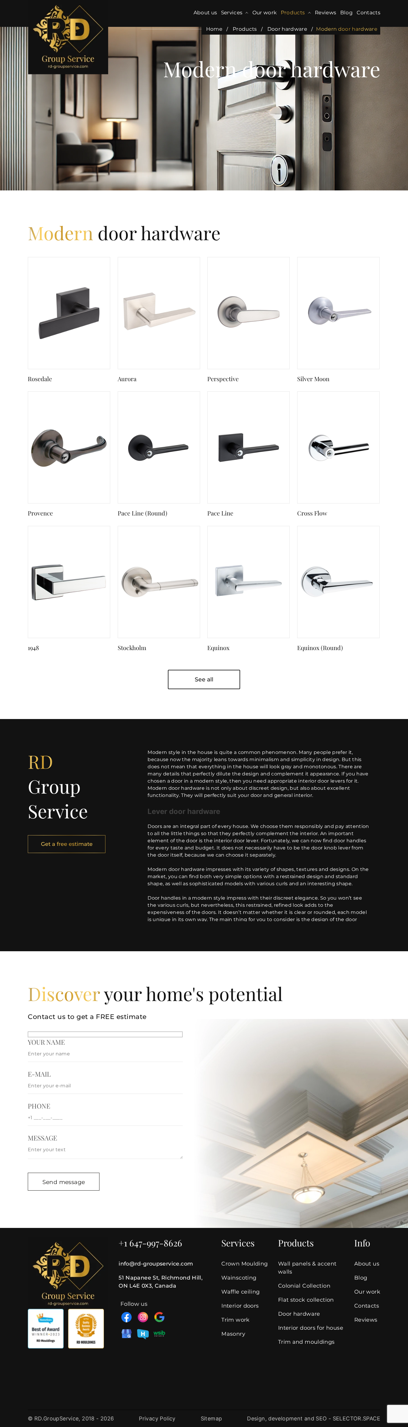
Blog (346, 13)
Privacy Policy (157, 1418)
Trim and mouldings (306, 1342)
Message (42, 1137)
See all (204, 679)
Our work (264, 13)
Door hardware (287, 29)
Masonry (233, 1334)
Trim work (235, 1320)
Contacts (368, 13)
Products (293, 13)
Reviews (325, 13)
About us (205, 13)
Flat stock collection (306, 1300)
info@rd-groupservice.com (156, 1263)
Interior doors (240, 1306)
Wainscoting (238, 1277)
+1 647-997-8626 (150, 1243)
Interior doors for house (310, 1328)
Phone (39, 1105)
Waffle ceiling (240, 1292)
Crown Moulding (244, 1263)
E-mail (39, 1073)
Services (232, 13)
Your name (46, 1041)
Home (214, 29)
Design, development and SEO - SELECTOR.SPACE (313, 1418)
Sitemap (211, 1418)
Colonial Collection (304, 1286)
